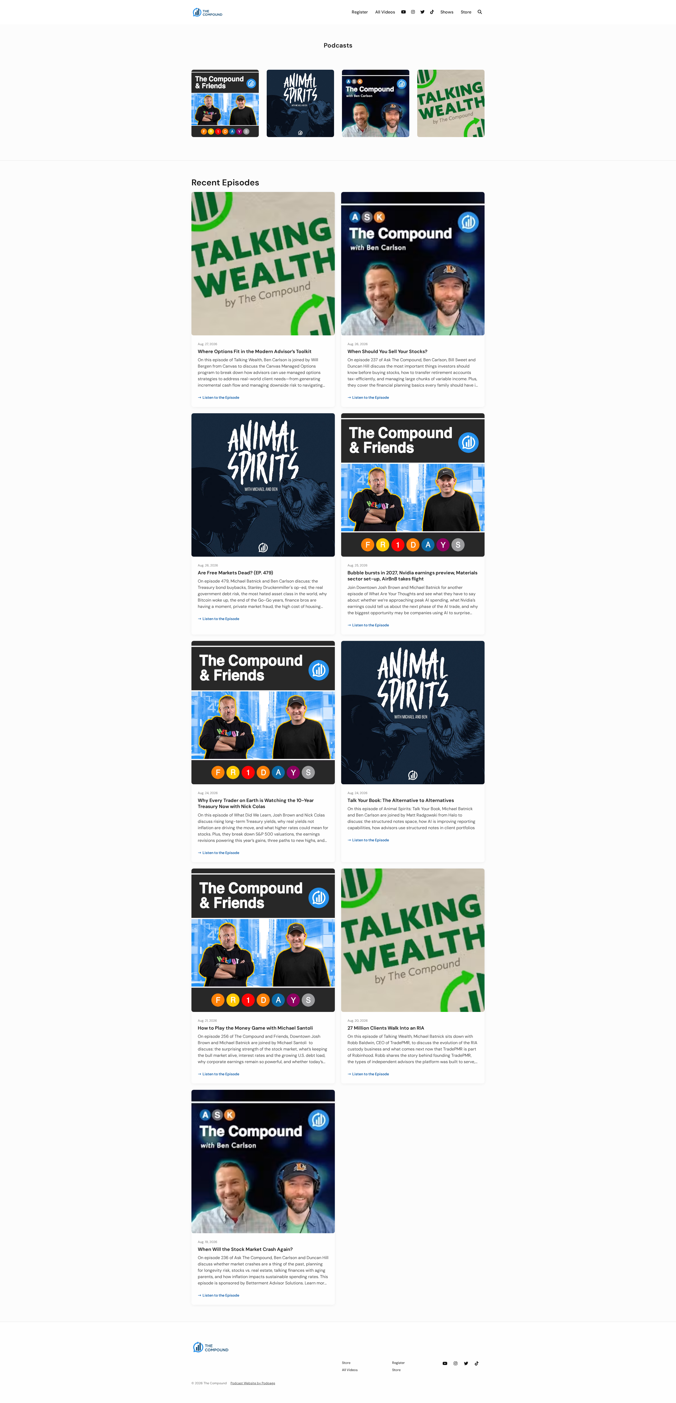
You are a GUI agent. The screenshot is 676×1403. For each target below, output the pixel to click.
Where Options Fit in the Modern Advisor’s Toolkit (255, 351)
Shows (446, 12)
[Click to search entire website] (480, 12)
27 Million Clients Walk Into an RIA (386, 1028)
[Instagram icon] (455, 1363)
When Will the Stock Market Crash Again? (245, 1249)
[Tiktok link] (432, 12)
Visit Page (225, 109)
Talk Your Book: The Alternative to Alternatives (401, 800)
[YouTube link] (403, 12)
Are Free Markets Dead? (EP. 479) (235, 573)
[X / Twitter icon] (466, 1363)
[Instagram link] (413, 12)
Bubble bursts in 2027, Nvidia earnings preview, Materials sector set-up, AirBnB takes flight (412, 576)
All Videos (385, 12)
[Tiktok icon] (476, 1363)
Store (466, 12)
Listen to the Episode (221, 397)
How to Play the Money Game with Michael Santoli (255, 1028)
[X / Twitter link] (422, 12)
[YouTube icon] (445, 1363)
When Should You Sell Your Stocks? (388, 351)
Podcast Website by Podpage (253, 1383)
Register (360, 12)
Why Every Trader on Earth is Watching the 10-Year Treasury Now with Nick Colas (256, 803)
